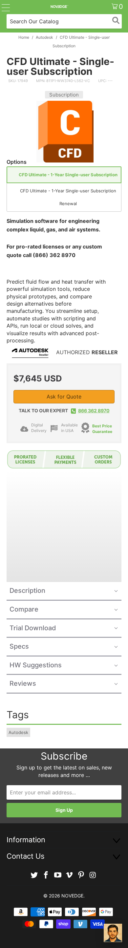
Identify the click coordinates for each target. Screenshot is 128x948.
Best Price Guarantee (102, 428)
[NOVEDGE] (59, 6)
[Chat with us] (113, 933)
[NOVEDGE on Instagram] (93, 875)
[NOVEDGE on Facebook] (46, 875)
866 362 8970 (94, 410)
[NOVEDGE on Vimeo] (70, 875)
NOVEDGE (72, 895)
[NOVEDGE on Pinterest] (81, 875)
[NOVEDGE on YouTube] (58, 875)
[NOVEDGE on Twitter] (34, 875)
